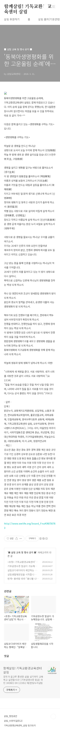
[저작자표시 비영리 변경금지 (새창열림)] (43, 538)
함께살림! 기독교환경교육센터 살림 (28, 6)
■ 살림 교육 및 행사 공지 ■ (22, 552)
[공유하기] (16, 538)
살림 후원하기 (12, 19)
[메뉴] (53, 6)
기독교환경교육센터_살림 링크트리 (20, 725)
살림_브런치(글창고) (13, 720)
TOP (53, 716)
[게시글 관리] (21, 538)
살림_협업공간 (10, 716)
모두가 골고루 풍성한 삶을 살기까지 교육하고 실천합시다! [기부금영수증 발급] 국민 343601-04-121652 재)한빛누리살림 (23, 680)
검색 (46, 6)
